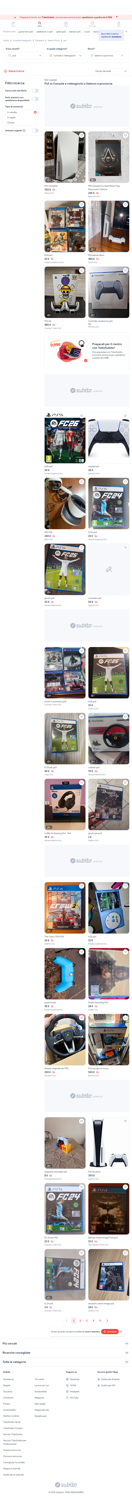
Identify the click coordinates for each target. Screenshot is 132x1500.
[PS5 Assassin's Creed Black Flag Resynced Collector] (108, 164)
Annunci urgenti (13, 130)
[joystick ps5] (65, 979)
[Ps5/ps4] (65, 232)
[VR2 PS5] (65, 509)
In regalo (11, 117)
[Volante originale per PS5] (65, 1045)
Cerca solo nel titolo (16, 90)
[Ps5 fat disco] (108, 1148)
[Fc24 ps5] (108, 509)
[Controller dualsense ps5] (108, 298)
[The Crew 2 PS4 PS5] (65, 913)
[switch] (35, 91)
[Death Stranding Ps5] (108, 979)
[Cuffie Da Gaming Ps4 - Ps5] (65, 810)
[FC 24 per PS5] (65, 1214)
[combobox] (25, 55)
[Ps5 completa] (65, 164)
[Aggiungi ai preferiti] (81, 135)
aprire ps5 (61, 31)
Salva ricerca (16, 71)
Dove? (91, 48)
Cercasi (10, 122)
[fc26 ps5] (65, 443)
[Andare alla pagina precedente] (66, 1320)
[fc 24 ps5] (65, 1280)
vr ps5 (87, 31)
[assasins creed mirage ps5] (108, 1280)
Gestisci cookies (11, 1415)
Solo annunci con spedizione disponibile (17, 99)
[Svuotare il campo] (40, 55)
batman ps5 (74, 31)
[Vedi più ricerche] (126, 31)
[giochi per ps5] (108, 810)
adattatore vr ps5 (45, 31)
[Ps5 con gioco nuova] (108, 1045)
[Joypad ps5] (108, 443)
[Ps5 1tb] (65, 298)
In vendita (12, 112)
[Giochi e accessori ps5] (65, 678)
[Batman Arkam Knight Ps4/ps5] (108, 1214)
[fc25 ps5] (108, 678)
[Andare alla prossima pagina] (107, 1320)
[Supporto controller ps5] (65, 1148)
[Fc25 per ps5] (65, 744)
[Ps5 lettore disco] (108, 232)
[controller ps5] (108, 575)
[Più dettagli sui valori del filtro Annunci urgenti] (24, 130)
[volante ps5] (108, 744)
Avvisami (112, 1331)
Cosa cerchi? (13, 48)
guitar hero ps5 (26, 31)
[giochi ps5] (65, 575)
